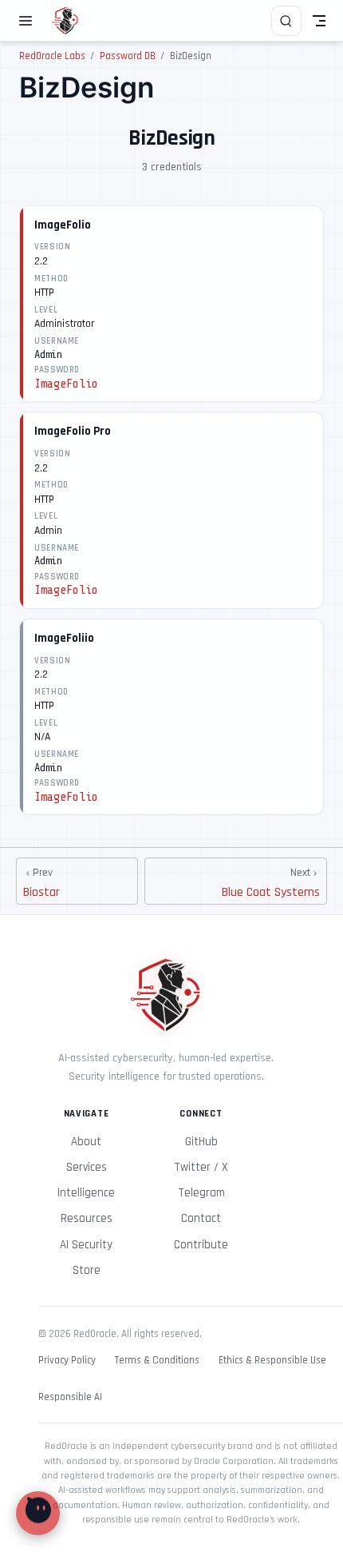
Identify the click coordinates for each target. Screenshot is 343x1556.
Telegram (201, 1192)
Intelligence (86, 1192)
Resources (86, 1218)
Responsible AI (70, 1397)
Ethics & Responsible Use (272, 1360)
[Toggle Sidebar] (29, 21)
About (86, 1141)
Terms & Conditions (157, 1360)
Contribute (201, 1244)
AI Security (86, 1244)
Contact (201, 1218)
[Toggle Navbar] (319, 20)
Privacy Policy (67, 1360)
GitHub (201, 1141)
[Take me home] (70, 20)
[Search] (286, 21)
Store (87, 1270)
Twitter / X (201, 1167)
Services (86, 1167)
